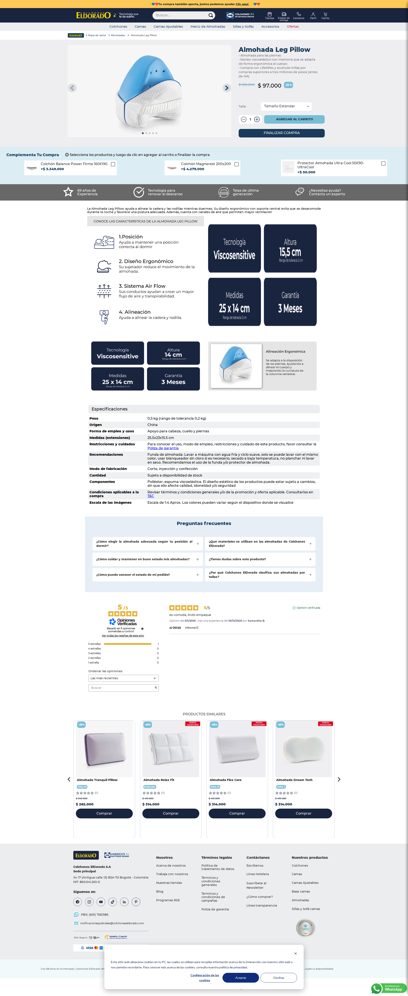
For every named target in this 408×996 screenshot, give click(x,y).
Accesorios (270, 26)
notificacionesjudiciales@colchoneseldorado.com (112, 923)
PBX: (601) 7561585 (94, 915)
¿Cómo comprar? (259, 897)
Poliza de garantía (215, 909)
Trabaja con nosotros (172, 874)
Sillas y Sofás (243, 26)
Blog (159, 891)
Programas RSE (168, 900)
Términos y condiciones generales (210, 881)
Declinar (278, 977)
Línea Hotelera (257, 874)
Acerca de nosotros (171, 865)
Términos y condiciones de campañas (213, 897)
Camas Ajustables (168, 26)
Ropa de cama (97, 35)
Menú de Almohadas (208, 26)
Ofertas (293, 26)
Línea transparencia (261, 905)
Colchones (118, 26)
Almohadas (118, 35)
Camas (140, 26)
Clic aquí (242, 4)
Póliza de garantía (163, 448)
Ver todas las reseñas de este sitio (123, 635)
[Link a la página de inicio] (76, 35)
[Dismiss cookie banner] (295, 954)
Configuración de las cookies (204, 977)
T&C (150, 496)
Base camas (301, 891)
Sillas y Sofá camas (306, 909)
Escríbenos (254, 865)
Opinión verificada (308, 607)
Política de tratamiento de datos (217, 867)
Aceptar (240, 977)
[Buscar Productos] (211, 15)
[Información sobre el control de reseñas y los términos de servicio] (142, 628)
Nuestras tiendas (169, 883)
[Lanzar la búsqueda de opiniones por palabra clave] (156, 688)
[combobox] (183, 15)
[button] (70, 171)
